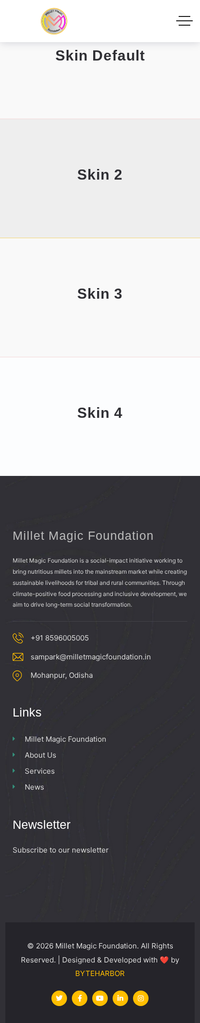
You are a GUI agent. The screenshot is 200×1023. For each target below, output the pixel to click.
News (34, 787)
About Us (40, 755)
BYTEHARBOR (100, 973)
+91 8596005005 (60, 637)
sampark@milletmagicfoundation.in (91, 656)
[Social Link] (59, 998)
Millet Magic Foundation (65, 739)
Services (40, 771)
